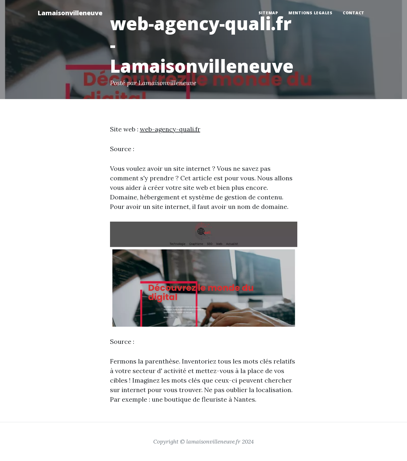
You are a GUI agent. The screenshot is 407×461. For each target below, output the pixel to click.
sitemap (268, 13)
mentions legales (310, 13)
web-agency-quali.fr (170, 129)
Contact (353, 13)
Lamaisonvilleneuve (70, 13)
